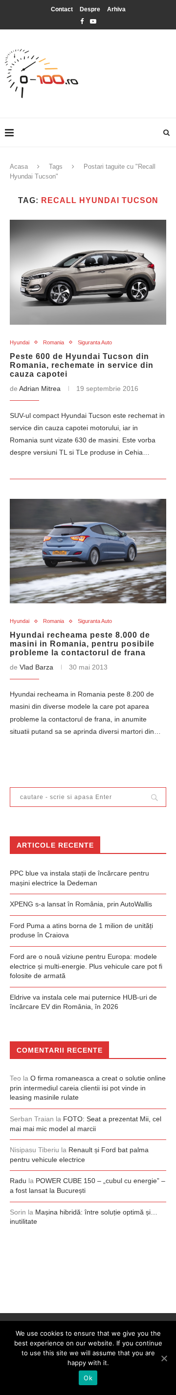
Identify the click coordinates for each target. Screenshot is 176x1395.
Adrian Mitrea (40, 388)
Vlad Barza (36, 667)
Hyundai (19, 342)
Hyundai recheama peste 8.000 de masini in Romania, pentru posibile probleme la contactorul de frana (82, 644)
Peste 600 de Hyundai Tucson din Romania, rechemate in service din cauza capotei (82, 365)
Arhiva (116, 9)
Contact (62, 9)
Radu (18, 1181)
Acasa (19, 166)
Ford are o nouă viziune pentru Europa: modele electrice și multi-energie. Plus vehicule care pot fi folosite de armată (86, 966)
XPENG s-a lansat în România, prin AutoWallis (81, 904)
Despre (90, 9)
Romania (53, 342)
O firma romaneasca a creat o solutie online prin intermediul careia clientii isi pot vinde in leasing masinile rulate (88, 1087)
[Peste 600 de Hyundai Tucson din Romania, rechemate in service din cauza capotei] (88, 272)
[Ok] (164, 1358)
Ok (88, 1378)
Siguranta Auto (95, 342)
